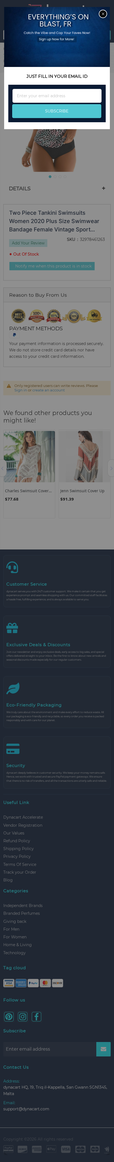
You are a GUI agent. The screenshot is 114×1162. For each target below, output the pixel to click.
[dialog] (57, 581)
